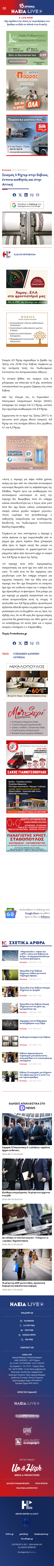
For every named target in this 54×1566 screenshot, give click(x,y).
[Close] (50, 759)
